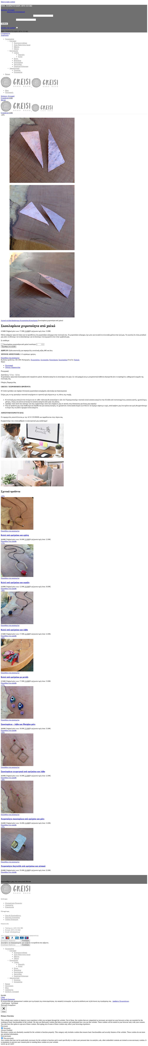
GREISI (7, 936)
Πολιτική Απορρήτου (12, 917)
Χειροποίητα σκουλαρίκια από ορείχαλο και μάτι (22, 819)
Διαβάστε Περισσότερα (120, 1001)
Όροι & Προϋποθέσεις (13, 915)
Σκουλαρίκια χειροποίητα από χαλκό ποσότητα (19, 344)
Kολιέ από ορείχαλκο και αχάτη (15, 535)
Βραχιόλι (21, 55)
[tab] (9, 365)
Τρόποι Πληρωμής (11, 919)
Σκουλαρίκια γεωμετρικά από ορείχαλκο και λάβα (23, 771)
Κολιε (16, 58)
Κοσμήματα (14, 51)
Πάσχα (16, 49)
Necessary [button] (4, 1026)
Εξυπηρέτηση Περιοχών (13, 903)
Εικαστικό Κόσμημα (21, 66)
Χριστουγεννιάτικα (20, 43)
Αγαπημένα (9, 905)
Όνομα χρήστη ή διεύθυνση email (17, 16)
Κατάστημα (16, 320)
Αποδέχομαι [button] (5, 1003)
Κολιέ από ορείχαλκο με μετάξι (14, 677)
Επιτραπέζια (18, 72)
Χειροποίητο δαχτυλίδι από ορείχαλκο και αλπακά (23, 866)
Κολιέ (20, 57)
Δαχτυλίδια (18, 64)
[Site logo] (16, 87)
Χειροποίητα (24, 320)
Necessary (7, 1028)
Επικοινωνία (9, 907)
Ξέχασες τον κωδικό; (8, 28)
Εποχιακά (13, 41)
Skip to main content (8, 2)
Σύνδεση (4, 24)
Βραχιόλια (17, 60)
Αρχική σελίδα (6, 320)
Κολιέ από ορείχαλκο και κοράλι (15, 582)
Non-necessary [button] (6, 1036)
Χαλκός (76, 360)
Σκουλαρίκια (18, 62)
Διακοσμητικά (14, 68)
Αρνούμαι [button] (14, 1003)
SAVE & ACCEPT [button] (7, 1044)
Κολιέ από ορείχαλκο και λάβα (14, 630)
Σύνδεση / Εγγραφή (12, 992)
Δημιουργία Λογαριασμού (16, 12)
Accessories (44, 360)
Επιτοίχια (17, 70)
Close (3, 997)
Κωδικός (8, 20)
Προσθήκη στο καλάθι (8, 347)
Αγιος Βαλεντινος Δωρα (22, 45)
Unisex (16, 53)
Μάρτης (16, 47)
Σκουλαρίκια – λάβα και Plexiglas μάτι (18, 724)
